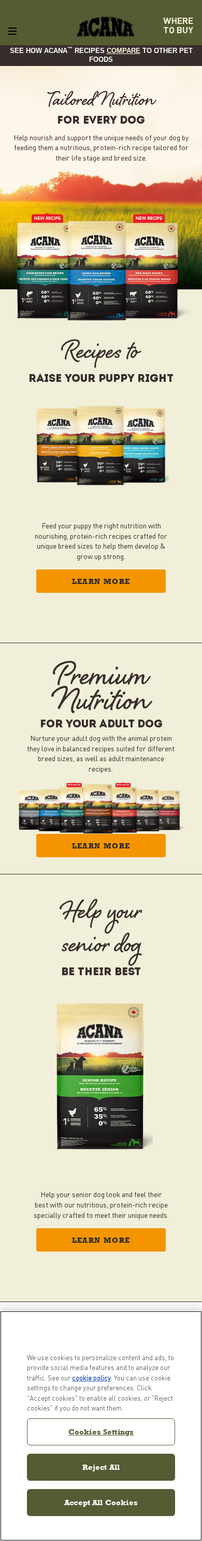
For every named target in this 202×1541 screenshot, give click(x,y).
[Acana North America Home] (105, 27)
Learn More (101, 581)
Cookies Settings (101, 1431)
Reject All (101, 1467)
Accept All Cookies (101, 1502)
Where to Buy (178, 25)
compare (123, 51)
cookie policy (91, 1377)
